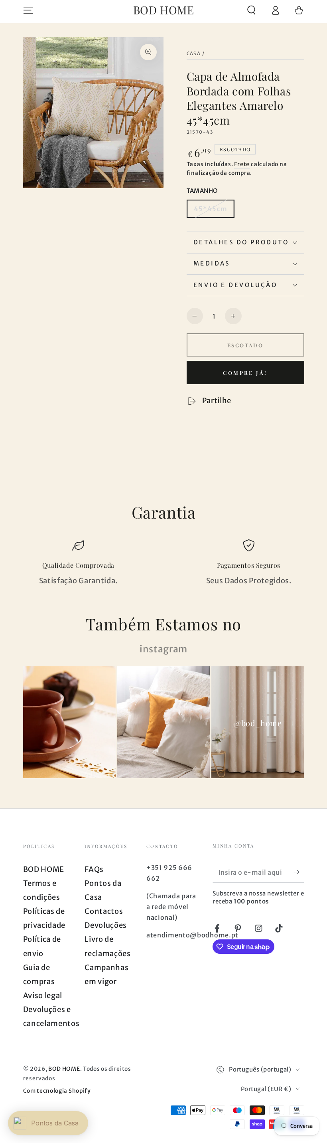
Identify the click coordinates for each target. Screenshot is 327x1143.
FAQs (94, 869)
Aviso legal (43, 995)
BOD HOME (44, 869)
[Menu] (28, 10)
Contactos (104, 911)
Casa (194, 53)
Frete (242, 164)
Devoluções (106, 925)
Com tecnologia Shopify (57, 1090)
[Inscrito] (299, 872)
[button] (251, 10)
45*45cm (210, 209)
